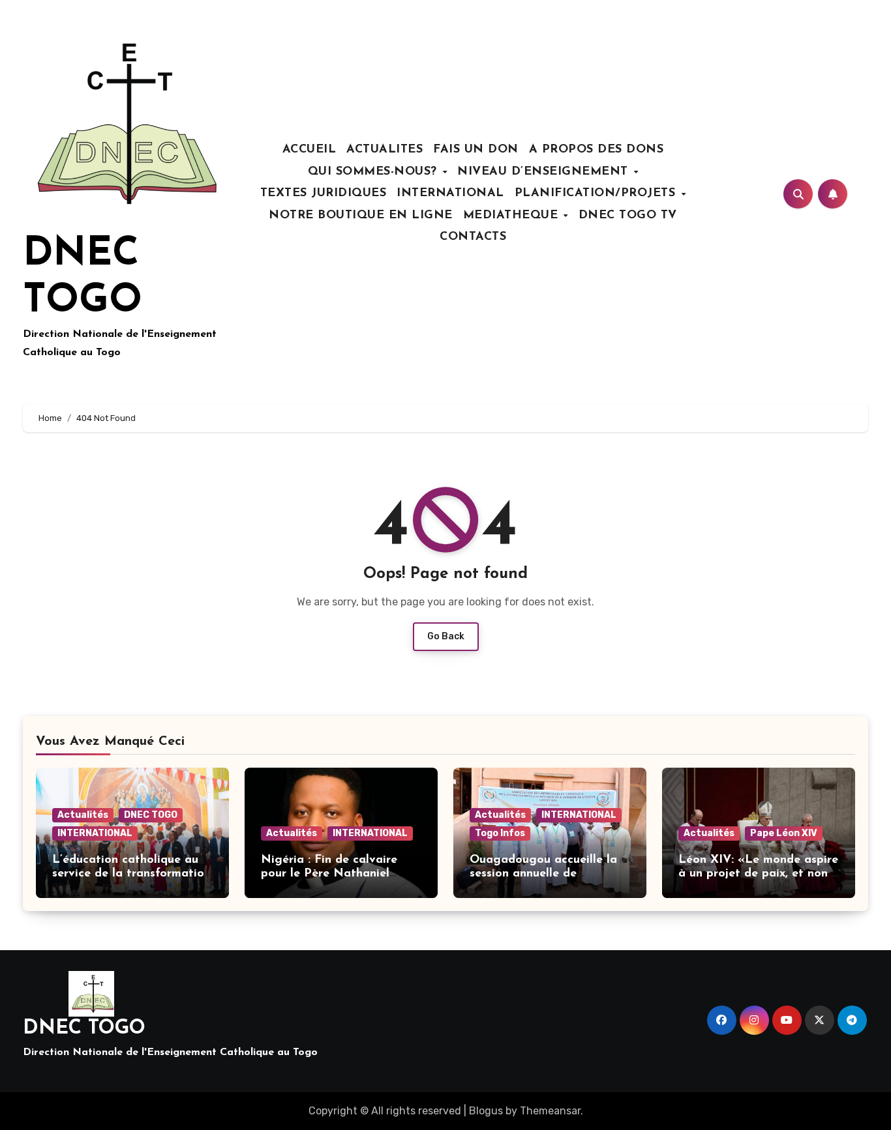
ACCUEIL (309, 150)
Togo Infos (500, 833)
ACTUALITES (384, 150)
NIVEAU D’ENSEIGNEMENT (544, 172)
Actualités (82, 814)
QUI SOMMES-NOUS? (375, 172)
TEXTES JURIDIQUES (323, 193)
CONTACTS (473, 237)
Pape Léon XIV (783, 833)
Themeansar (550, 1111)
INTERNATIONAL (450, 193)
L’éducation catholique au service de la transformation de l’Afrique (131, 874)
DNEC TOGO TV (628, 216)
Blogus (486, 1111)
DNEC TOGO (150, 814)
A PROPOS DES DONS (596, 150)
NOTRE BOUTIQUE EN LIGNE (361, 216)
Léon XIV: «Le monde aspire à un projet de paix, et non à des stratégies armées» (758, 874)
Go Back (445, 636)
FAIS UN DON (476, 150)
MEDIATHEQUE (512, 216)
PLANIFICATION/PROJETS (597, 193)
